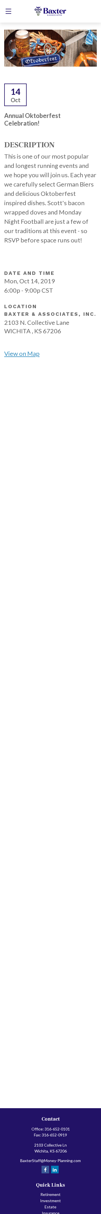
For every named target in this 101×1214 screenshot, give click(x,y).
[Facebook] (45, 1169)
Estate (50, 1206)
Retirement (50, 1194)
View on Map (22, 353)
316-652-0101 (57, 1129)
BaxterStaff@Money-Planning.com (50, 1160)
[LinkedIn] (55, 1169)
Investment (50, 1200)
